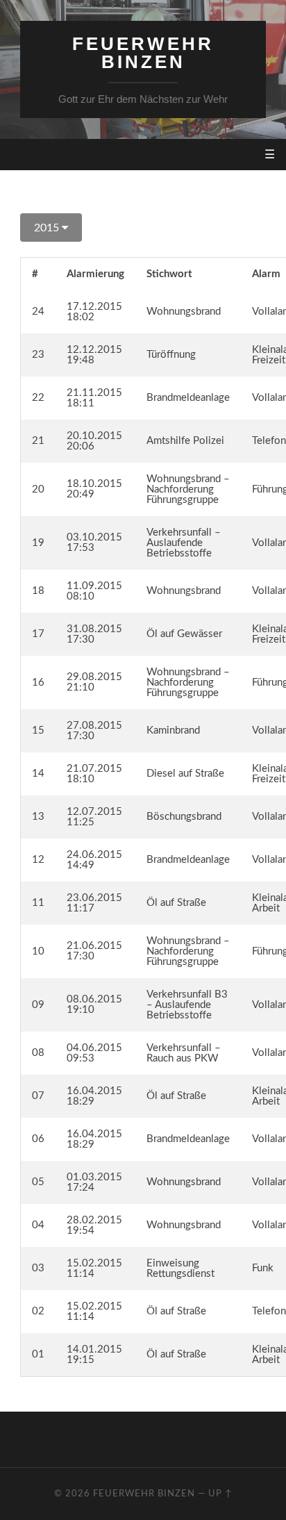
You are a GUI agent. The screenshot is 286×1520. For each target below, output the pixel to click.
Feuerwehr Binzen (143, 52)
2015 (48, 227)
